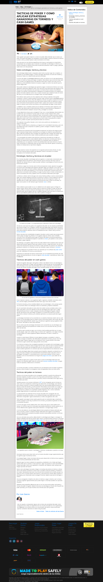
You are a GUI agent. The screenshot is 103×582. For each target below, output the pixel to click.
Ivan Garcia (24, 53)
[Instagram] (21, 541)
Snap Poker (71, 532)
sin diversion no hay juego (73, 550)
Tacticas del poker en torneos (77, 22)
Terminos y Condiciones (41, 531)
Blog (22, 7)
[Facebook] (10, 541)
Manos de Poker (56, 531)
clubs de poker (45, 255)
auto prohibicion (59, 555)
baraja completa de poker (50, 361)
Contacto (23, 531)
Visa (15, 550)
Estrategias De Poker (58, 529)
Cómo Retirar (12, 529)
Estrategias (28, 7)
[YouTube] (17, 541)
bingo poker (40, 420)
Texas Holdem (72, 534)
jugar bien (88, 550)
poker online (58, 249)
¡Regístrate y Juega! (89, 525)
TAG (18, 301)
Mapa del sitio (24, 534)
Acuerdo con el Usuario (41, 527)
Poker (17, 7)
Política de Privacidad (41, 529)
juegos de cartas (47, 355)
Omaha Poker (72, 531)
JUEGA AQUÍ (89, 2)
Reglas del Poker (56, 532)
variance (58, 247)
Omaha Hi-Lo (72, 529)
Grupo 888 (23, 532)
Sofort (15, 560)
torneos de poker (21, 231)
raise (45, 182)
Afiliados (22, 527)
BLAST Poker (72, 527)
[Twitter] (14, 541)
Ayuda (22, 529)
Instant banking (29, 560)
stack (46, 238)
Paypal (15, 554)
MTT (41, 382)
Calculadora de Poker (58, 527)
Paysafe (42, 555)
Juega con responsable (57, 550)
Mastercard (29, 550)
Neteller (42, 550)
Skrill (29, 555)
